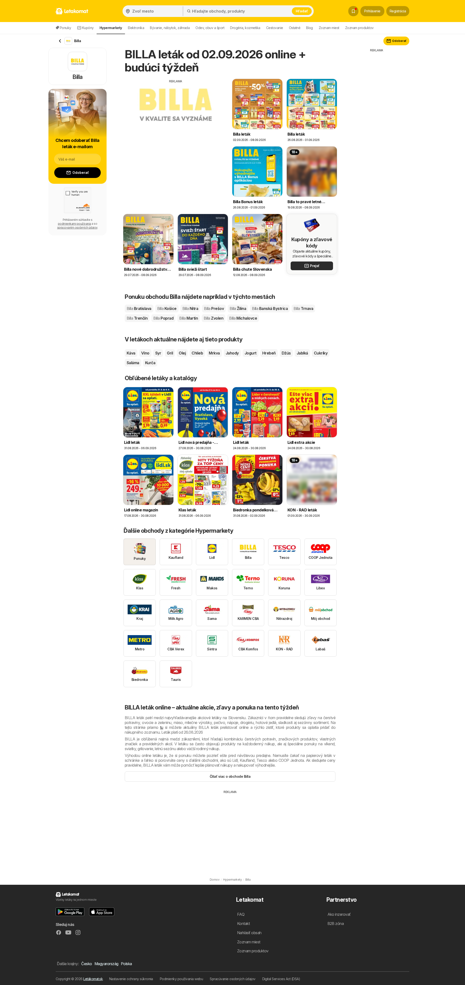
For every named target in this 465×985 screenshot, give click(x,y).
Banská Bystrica (270, 308)
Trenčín (137, 318)
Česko (86, 963)
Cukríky (320, 353)
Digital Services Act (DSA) (281, 979)
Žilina (238, 308)
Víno (145, 353)
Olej (182, 353)
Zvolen (213, 318)
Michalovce (243, 318)
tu (161, 727)
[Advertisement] (175, 117)
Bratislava (139, 308)
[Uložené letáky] (353, 11)
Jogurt (250, 353)
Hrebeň (269, 353)
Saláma (133, 362)
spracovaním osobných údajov (77, 227)
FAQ (240, 914)
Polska (126, 963)
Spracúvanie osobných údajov (232, 979)
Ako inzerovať (339, 914)
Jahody (232, 353)
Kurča (150, 362)
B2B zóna (335, 923)
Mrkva (214, 353)
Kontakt (243, 923)
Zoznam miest (329, 28)
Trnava (303, 308)
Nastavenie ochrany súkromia (131, 979)
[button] (70, 912)
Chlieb (197, 353)
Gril (170, 353)
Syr (158, 353)
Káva (131, 353)
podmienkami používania (74, 223)
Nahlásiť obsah (249, 932)
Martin (188, 318)
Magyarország (106, 963)
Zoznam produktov (359, 28)
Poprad (163, 318)
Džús (286, 353)
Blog (309, 28)
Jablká (302, 353)
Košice (167, 308)
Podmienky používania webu (181, 979)
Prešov (214, 308)
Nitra (190, 308)
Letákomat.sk (93, 979)
